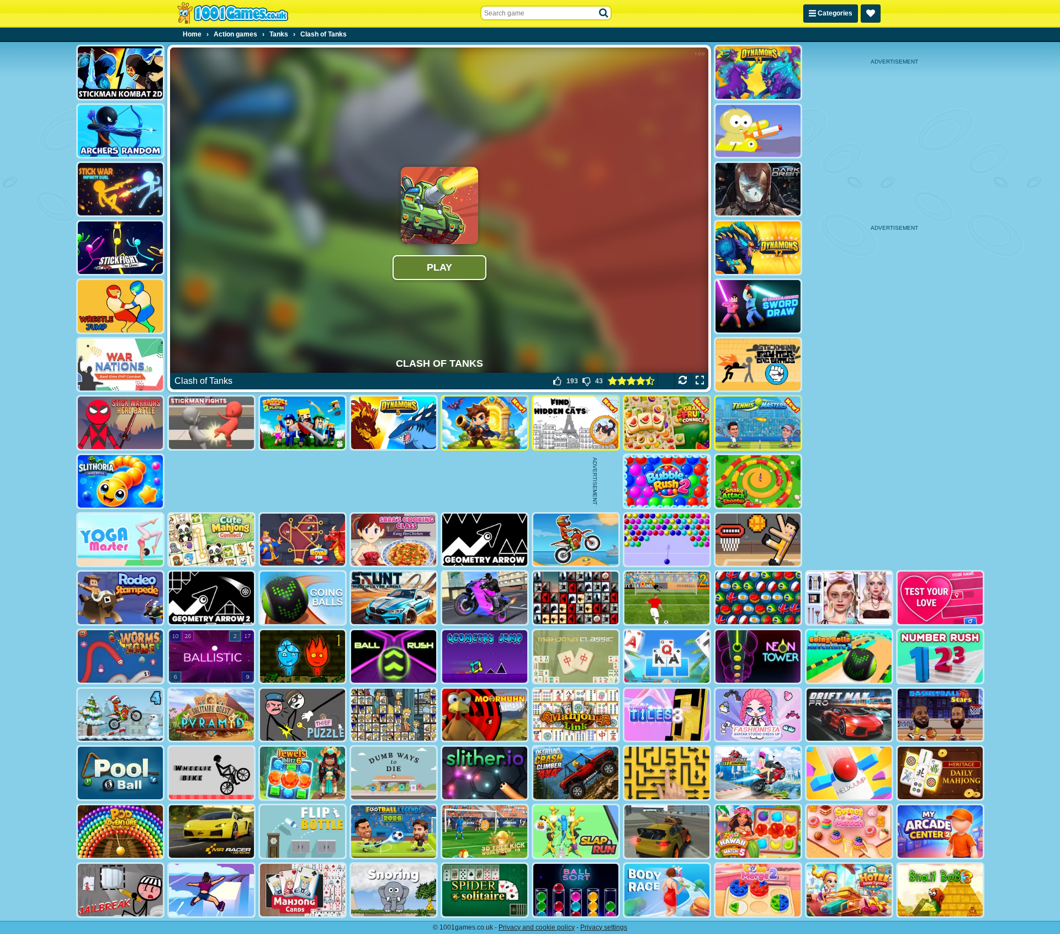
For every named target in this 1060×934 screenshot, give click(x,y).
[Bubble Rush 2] (667, 481)
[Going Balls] (302, 598)
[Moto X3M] (576, 540)
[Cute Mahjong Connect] (211, 540)
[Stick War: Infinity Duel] (120, 189)
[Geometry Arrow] (485, 540)
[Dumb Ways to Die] (393, 773)
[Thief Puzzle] (302, 715)
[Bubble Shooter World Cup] (758, 598)
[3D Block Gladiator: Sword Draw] (758, 306)
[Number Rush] (940, 656)
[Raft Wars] (758, 131)
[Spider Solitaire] (485, 890)
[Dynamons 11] (758, 73)
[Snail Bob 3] (940, 890)
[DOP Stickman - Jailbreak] (120, 890)
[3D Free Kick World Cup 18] (485, 831)
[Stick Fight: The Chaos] (120, 248)
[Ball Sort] (576, 890)
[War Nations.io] (120, 365)
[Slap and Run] (576, 831)
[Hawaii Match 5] (758, 831)
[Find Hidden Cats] (576, 423)
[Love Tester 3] (940, 598)
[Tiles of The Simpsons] (393, 715)
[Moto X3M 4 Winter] (120, 715)
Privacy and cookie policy (537, 927)
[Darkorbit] (758, 189)
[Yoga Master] (120, 540)
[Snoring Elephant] (393, 890)
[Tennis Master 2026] (758, 423)
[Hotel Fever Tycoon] (849, 890)
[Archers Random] (120, 131)
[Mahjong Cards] (302, 890)
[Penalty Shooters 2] (667, 598)
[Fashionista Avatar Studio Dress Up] (758, 715)
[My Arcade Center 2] (940, 831)
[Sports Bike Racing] (485, 598)
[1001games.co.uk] (233, 13)
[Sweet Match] (849, 831)
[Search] (604, 13)
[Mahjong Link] (576, 715)
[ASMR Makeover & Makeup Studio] (849, 598)
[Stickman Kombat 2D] (120, 73)
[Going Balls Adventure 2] (849, 656)
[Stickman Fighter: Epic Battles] (758, 365)
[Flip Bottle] (302, 831)
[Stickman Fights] (211, 423)
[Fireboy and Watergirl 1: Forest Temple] (302, 656)
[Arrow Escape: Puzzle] (667, 773)
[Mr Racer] (211, 831)
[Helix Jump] (849, 773)
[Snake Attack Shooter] (758, 481)
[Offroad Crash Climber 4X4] (576, 773)
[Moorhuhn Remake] (485, 715)
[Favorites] (871, 13)
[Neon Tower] (758, 656)
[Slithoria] (120, 481)
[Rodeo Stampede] (120, 598)
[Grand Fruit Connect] (667, 423)
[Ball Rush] (393, 656)
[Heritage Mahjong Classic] (940, 773)
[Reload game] (682, 381)
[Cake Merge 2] (758, 890)
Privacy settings (603, 927)
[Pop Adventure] (120, 831)
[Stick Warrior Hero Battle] (120, 423)
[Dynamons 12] (758, 248)
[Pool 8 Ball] (120, 773)
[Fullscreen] (699, 381)
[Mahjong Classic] (576, 656)
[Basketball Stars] (940, 715)
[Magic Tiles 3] (667, 715)
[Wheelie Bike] (211, 773)
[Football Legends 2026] (393, 831)
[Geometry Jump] (485, 656)
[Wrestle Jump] (120, 306)
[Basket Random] (758, 540)
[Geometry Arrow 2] (211, 598)
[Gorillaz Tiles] (576, 598)
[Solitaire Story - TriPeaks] (667, 656)
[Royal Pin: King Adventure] (302, 540)
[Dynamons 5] (393, 423)
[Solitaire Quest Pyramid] (211, 715)
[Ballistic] (211, 656)
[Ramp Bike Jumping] (758, 773)
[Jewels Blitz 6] (302, 773)
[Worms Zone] (120, 656)
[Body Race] (667, 890)
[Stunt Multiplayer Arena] (393, 598)
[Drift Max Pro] (849, 715)
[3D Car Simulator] (667, 831)
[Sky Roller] (211, 890)
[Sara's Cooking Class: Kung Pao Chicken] (393, 540)
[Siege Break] (485, 423)
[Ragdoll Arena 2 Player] (302, 423)
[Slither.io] (485, 773)
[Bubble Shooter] (667, 540)
